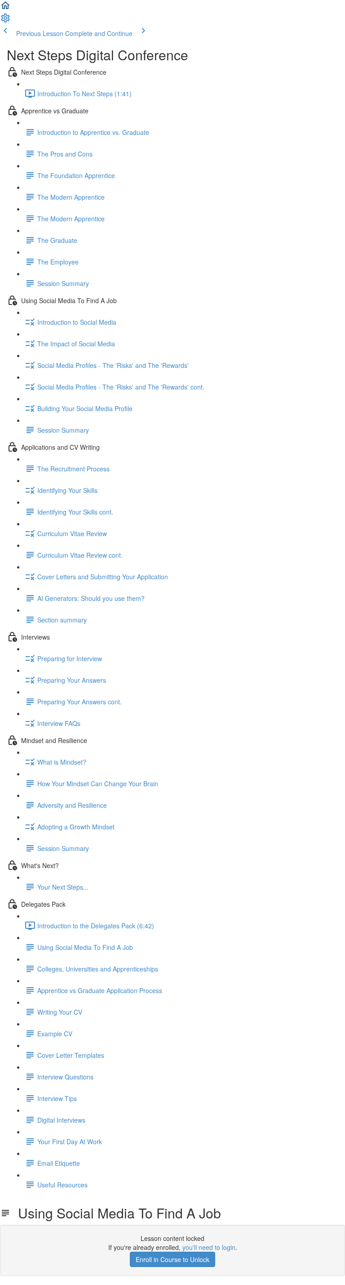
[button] (5, 8)
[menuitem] (5, 20)
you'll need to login (208, 1247)
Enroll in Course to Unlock (172, 1259)
